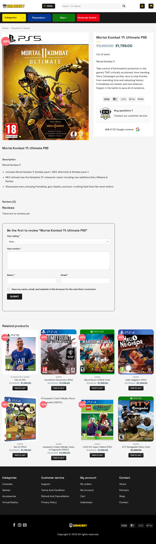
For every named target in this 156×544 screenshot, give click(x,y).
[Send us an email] (25, 525)
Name (11, 275)
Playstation (38, 17)
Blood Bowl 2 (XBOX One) (97, 380)
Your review (14, 248)
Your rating (13, 236)
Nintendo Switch (87, 17)
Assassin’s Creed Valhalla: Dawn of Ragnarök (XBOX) (58, 448)
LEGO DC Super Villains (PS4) (97, 447)
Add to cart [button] (20, 388)
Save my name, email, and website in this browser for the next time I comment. (54, 289)
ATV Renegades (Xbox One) (136, 447)
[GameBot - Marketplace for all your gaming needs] (13, 6)
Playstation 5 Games (20, 28)
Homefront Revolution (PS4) (58, 380)
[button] (48, 6)
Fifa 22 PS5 (20, 380)
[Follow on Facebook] (14, 525)
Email (64, 275)
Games (5, 28)
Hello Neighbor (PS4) (136, 380)
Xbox (63, 17)
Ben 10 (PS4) (20, 447)
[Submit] (123, 6)
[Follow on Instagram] (19, 525)
